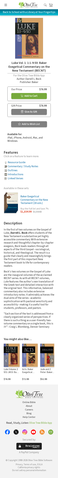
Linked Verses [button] (15, 178)
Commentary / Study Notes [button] (23, 166)
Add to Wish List (30, 124)
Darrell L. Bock (33, 79)
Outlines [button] (12, 170)
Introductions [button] (15, 174)
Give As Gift (30, 112)
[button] (45, 5)
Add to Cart (30, 96)
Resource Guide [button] (17, 162)
